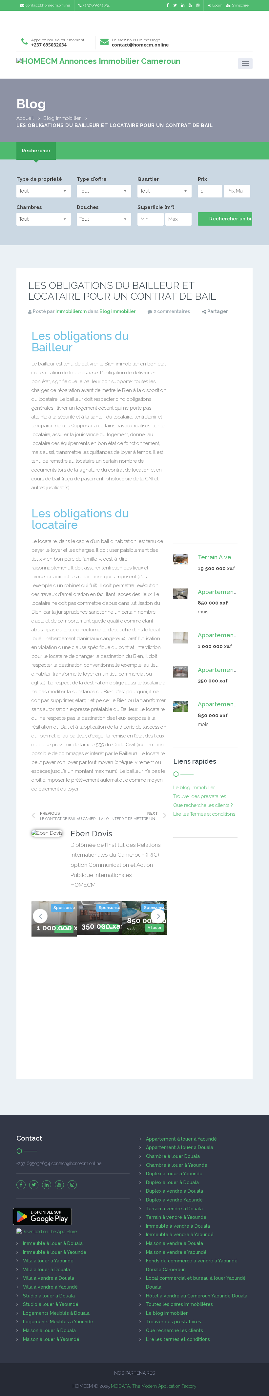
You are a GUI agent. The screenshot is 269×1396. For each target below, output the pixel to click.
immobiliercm (71, 311)
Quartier (148, 179)
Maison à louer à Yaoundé (51, 1339)
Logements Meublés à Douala (56, 1313)
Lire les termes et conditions (178, 1339)
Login (217, 5)
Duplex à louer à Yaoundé (174, 1173)
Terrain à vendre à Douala (174, 1208)
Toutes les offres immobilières (179, 1304)
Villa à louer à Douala (46, 1269)
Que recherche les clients (174, 1330)
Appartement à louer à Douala (179, 1147)
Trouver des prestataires (199, 796)
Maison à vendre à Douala (174, 1243)
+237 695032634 (96, 5)
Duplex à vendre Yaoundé (174, 1199)
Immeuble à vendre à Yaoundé (180, 1234)
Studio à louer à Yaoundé (50, 1304)
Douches (88, 207)
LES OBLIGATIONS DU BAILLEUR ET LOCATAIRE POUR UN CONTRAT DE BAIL (122, 291)
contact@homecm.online (48, 5)
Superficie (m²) (156, 207)
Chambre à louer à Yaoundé (176, 1165)
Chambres (29, 207)
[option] (54, 918)
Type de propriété (39, 179)
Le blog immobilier (194, 788)
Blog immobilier (62, 118)
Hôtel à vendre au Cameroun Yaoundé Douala (196, 1295)
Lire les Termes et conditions (204, 814)
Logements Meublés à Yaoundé (58, 1321)
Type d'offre (92, 179)
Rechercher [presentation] (36, 151)
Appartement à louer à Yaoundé (181, 1139)
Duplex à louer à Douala (172, 1182)
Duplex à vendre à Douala (174, 1191)
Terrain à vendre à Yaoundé (176, 1217)
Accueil (25, 118)
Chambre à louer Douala (173, 1156)
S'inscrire (240, 5)
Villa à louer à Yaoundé (48, 1260)
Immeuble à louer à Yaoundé (54, 1252)
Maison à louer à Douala (49, 1330)
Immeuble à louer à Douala (53, 1243)
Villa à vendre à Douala (48, 1278)
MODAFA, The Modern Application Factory (154, 1386)
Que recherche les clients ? (203, 805)
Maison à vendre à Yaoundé (176, 1252)
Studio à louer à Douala (49, 1295)
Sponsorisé (63, 907)
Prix (202, 179)
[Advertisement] (134, 21)
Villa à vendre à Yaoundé (50, 1287)
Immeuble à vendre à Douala (178, 1226)
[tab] (36, 150)
